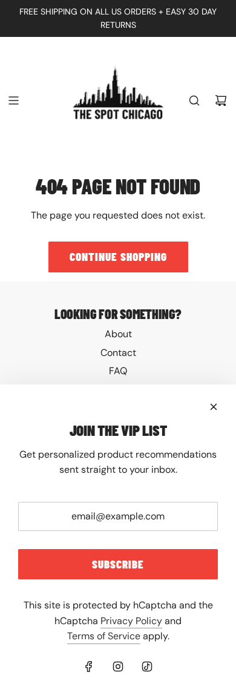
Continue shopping (118, 256)
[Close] (213, 406)
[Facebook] (89, 666)
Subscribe (118, 564)
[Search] (194, 100)
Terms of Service (103, 636)
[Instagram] (118, 666)
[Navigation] (13, 100)
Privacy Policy (131, 620)
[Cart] (221, 100)
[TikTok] (147, 666)
